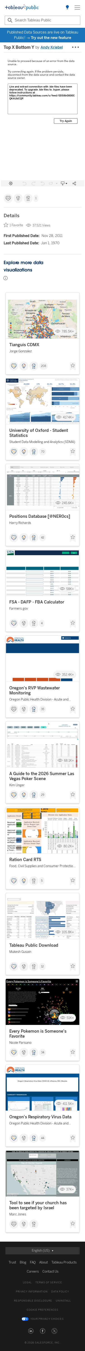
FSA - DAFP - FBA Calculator (36, 602)
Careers (33, 1272)
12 (42, 966)
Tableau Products (64, 1262)
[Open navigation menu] (77, 7)
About (43, 1262)
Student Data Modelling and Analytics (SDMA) (42, 442)
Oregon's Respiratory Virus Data (40, 1116)
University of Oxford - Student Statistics (38, 433)
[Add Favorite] (73, 366)
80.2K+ (68, 846)
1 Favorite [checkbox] (16, 225)
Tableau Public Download (33, 945)
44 (42, 1138)
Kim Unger (17, 785)
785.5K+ (68, 331)
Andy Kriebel (52, 47)
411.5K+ (68, 1104)
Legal (27, 1282)
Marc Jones (17, 1214)
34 (42, 1052)
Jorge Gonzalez (20, 351)
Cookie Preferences (42, 1309)
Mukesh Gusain (20, 952)
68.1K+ (69, 760)
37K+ (70, 1189)
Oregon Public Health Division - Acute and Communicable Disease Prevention (38, 700)
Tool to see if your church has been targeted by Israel (38, 1205)
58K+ (70, 589)
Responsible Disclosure (33, 1300)
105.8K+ (68, 932)
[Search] (9, 20)
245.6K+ (68, 503)
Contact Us (50, 1272)
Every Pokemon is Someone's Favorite (37, 1034)
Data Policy (60, 1291)
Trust (12, 1262)
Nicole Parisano (20, 1043)
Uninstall (63, 1300)
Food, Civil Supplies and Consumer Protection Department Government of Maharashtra (42, 866)
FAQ (33, 1262)
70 (42, 451)
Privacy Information (32, 1291)
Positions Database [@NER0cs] (39, 516)
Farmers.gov (18, 609)
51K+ (70, 1018)
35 (42, 709)
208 (43, 366)
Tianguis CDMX (24, 344)
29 (42, 795)
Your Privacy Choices (47, 1318)
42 (42, 537)
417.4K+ (68, 417)
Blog (23, 1262)
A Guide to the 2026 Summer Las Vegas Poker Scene (41, 776)
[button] (30, 1331)
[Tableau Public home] (22, 7)
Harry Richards (20, 523)
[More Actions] (75, 47)
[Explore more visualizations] (67, 7)
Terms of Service (48, 1282)
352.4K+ (68, 675)
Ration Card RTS (25, 859)
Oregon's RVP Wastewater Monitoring (34, 691)
